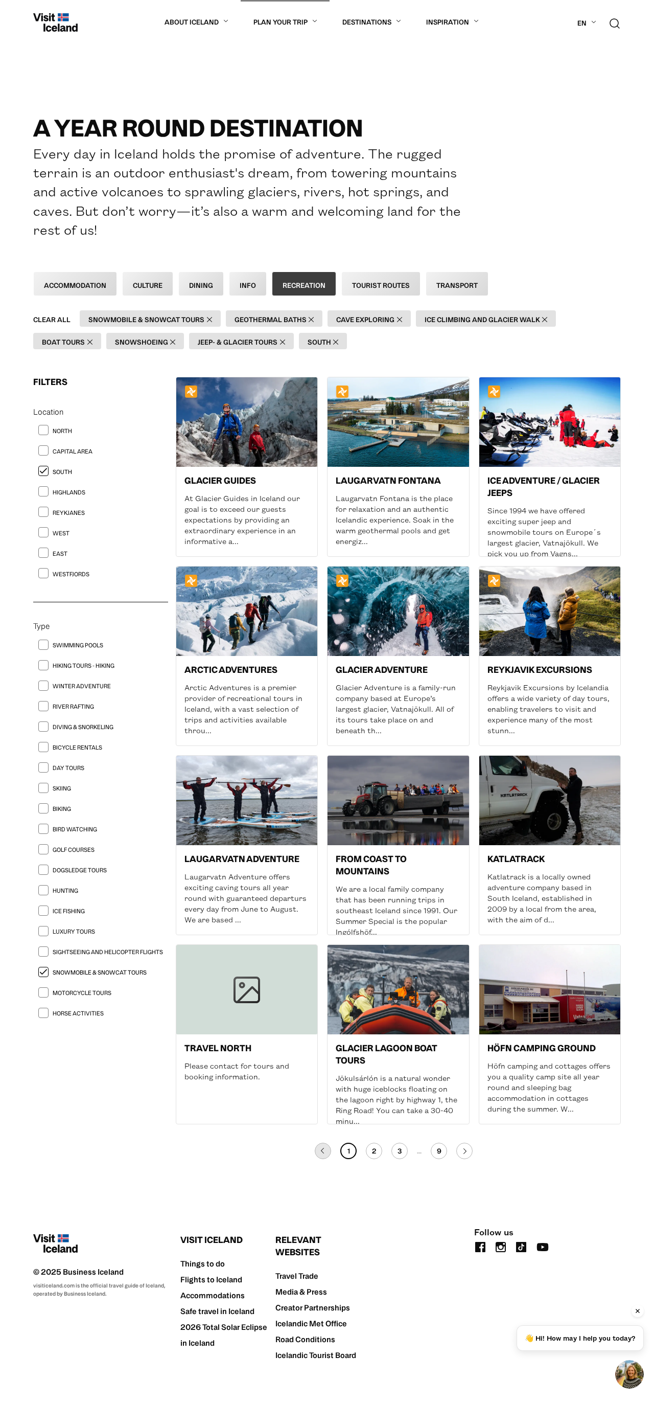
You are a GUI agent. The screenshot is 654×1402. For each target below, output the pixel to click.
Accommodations (212, 1295)
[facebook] (480, 1245)
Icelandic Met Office (311, 1323)
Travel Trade (296, 1276)
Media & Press (301, 1291)
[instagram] (501, 1245)
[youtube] (542, 1245)
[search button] (615, 22)
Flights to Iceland (211, 1279)
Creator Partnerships (312, 1307)
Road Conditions (305, 1339)
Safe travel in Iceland (217, 1311)
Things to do (202, 1263)
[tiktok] (521, 1245)
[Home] (55, 22)
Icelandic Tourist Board (315, 1355)
